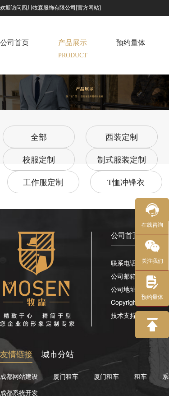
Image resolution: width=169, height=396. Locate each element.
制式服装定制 (121, 159)
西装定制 (121, 137)
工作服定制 (43, 182)
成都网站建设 (19, 376)
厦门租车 (65, 376)
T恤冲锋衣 (126, 182)
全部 (39, 137)
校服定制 (39, 159)
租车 (140, 376)
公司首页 (125, 235)
